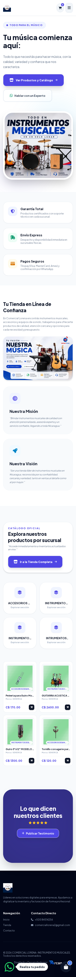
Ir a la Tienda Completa (36, 562)
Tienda (7, 925)
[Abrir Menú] (69, 8)
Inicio (6, 919)
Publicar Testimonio (40, 833)
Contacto (9, 930)
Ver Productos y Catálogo (34, 80)
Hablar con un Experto (29, 95)
